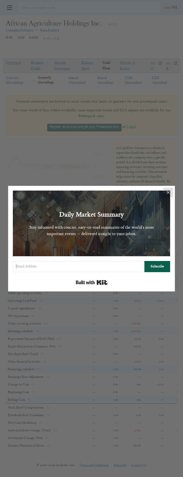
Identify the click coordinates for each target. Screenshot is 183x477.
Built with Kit (91, 282)
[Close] (168, 192)
